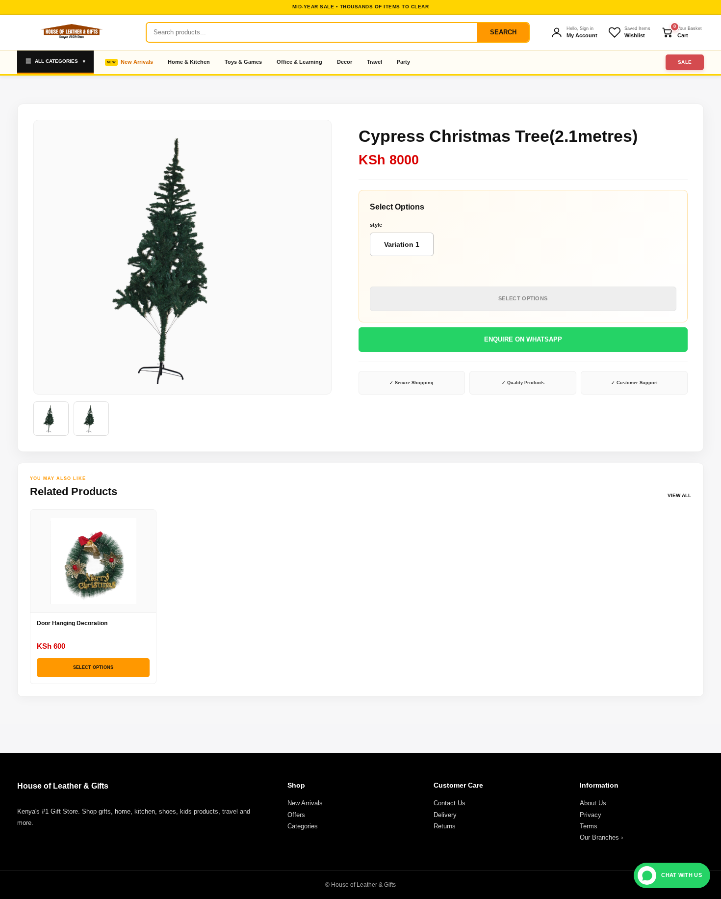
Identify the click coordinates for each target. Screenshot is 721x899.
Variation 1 (401, 244)
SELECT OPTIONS (522, 298)
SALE (685, 62)
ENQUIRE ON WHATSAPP (523, 339)
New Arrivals (137, 62)
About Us (593, 803)
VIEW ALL (679, 495)
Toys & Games (243, 62)
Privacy (590, 815)
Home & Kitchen (189, 62)
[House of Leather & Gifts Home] (71, 32)
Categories (302, 826)
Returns (445, 826)
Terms (588, 826)
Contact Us (449, 803)
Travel (374, 62)
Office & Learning (299, 62)
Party (403, 62)
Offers (296, 815)
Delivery (445, 815)
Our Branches (601, 837)
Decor (344, 62)
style (376, 225)
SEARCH (503, 32)
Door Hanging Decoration (72, 623)
